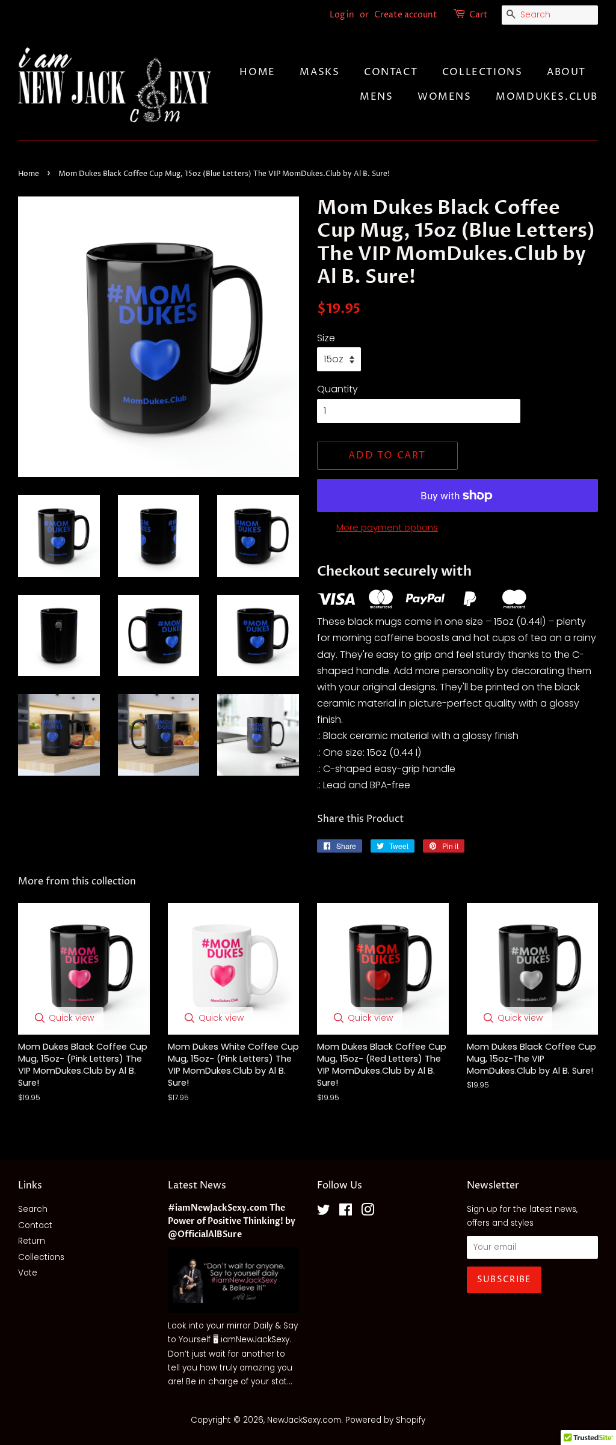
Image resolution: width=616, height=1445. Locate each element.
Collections (482, 72)
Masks (319, 72)
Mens (376, 96)
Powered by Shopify (385, 1420)
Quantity (337, 389)
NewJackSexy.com (304, 1420)
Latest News (197, 1185)
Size (326, 338)
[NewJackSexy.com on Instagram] (367, 1212)
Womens (444, 96)
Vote (27, 1273)
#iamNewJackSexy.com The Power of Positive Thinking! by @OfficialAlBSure (231, 1221)
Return (31, 1241)
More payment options (387, 527)
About (566, 72)
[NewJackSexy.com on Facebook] (346, 1212)
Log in (342, 14)
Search (33, 1209)
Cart (478, 14)
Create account (405, 14)
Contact (390, 72)
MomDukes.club (547, 96)
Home (257, 72)
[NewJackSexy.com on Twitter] (323, 1212)
